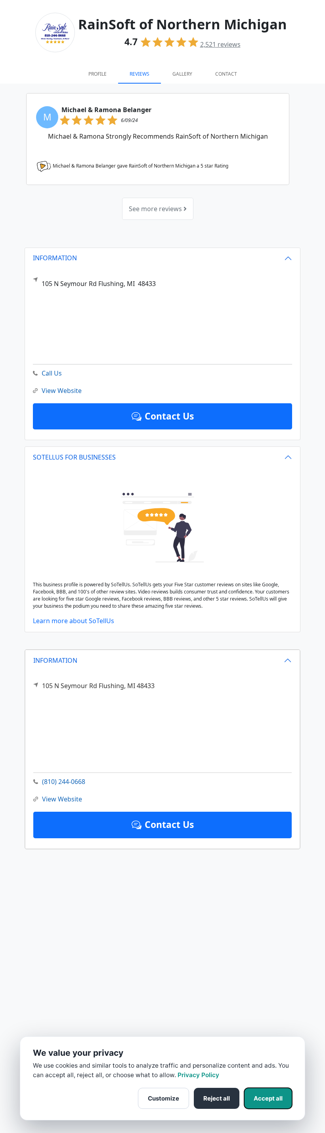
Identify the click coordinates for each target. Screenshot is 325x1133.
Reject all (216, 1098)
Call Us (52, 373)
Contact (226, 74)
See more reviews (156, 208)
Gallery (182, 74)
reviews (220, 44)
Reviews (139, 74)
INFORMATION (55, 660)
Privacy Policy (198, 1075)
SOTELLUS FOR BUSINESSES (74, 457)
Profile (97, 74)
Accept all (268, 1098)
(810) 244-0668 (63, 781)
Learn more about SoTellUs (73, 620)
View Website (62, 799)
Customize (163, 1098)
